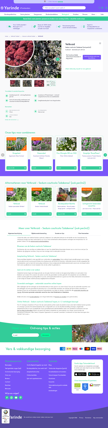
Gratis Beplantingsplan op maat (37, 365)
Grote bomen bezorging (12, 372)
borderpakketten (34, 297)
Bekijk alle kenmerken (11, 119)
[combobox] (64, 7)
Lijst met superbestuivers (34, 378)
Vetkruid (40, 36)
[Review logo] (85, 387)
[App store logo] (80, 374)
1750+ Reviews (53, 1)
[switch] (5, 422)
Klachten (7, 385)
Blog (50, 365)
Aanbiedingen (53, 390)
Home (6, 36)
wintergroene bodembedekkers (40, 241)
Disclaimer (88, 417)
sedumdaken (56, 259)
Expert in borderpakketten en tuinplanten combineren (94, 26)
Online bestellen (32, 375)
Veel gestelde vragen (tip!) (13, 368)
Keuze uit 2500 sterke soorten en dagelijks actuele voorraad (44, 26)
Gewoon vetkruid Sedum (28, 36)
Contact (7, 382)
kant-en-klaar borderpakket (25, 310)
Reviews (7, 378)
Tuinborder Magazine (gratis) (58, 368)
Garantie (51, 382)
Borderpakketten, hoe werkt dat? (37, 368)
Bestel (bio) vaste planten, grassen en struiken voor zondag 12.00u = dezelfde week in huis (54, 19)
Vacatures (52, 378)
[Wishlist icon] (25, 139)
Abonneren (45, 335)
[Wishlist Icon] (100, 43)
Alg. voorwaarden (98, 417)
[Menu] (9, 410)
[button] (106, 7)
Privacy (81, 417)
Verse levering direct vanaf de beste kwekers (69, 26)
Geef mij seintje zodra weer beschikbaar (91, 57)
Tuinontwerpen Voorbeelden (57, 375)
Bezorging (8, 365)
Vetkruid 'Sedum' (15, 36)
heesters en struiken (60, 297)
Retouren (8, 388)
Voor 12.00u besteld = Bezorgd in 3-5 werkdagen (19, 26)
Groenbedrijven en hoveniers (57, 372)
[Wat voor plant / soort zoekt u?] (43, 7)
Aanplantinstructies (33, 372)
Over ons (8, 375)
